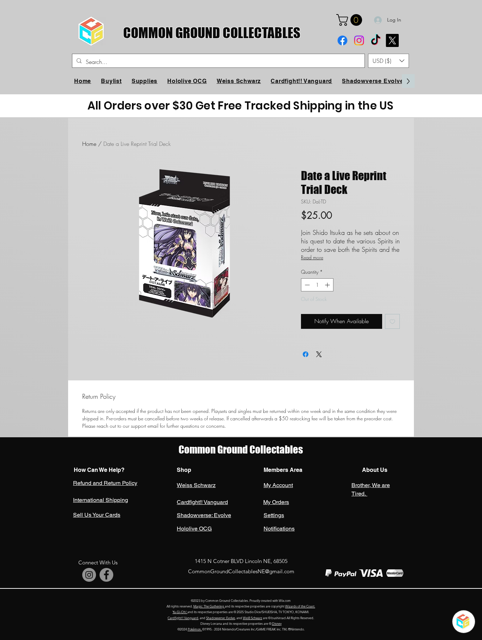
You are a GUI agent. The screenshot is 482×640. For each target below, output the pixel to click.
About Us (374, 470)
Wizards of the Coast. (300, 606)
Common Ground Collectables (241, 449)
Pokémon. (195, 629)
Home (89, 144)
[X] (392, 40)
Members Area (283, 470)
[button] (350, 20)
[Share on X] (319, 354)
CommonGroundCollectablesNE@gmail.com (241, 571)
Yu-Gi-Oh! (180, 612)
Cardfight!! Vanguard (183, 618)
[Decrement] (306, 285)
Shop (184, 470)
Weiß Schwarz (252, 618)
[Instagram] (359, 40)
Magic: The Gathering (209, 606)
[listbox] (388, 61)
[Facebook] (342, 40)
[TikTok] (375, 40)
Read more (312, 257)
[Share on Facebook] (305, 354)
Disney (277, 623)
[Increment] (328, 285)
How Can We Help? (99, 470)
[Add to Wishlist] (392, 321)
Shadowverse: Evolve (220, 618)
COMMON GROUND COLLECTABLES (211, 32)
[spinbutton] (317, 285)
